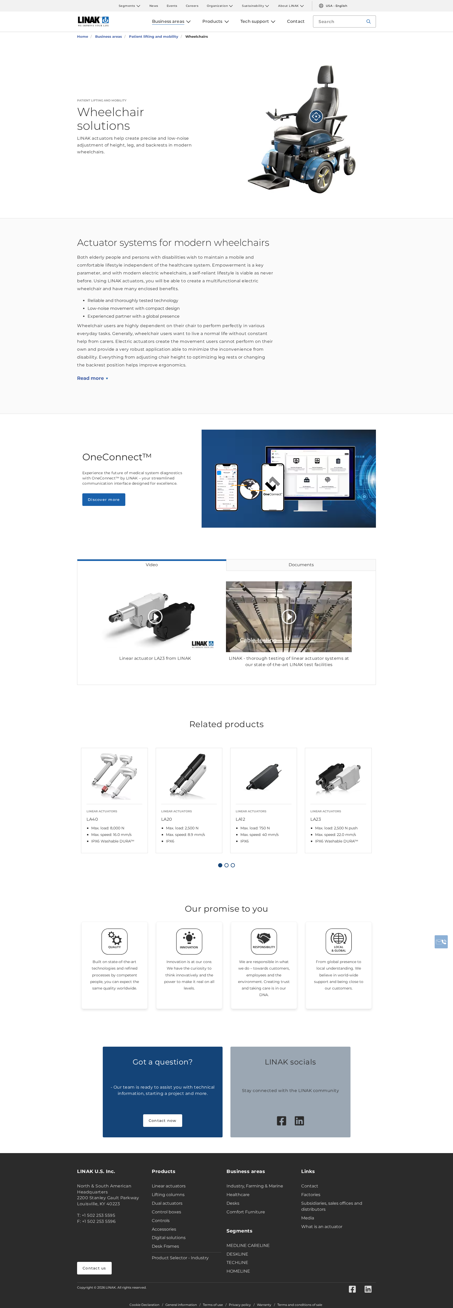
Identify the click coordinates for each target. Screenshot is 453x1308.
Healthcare (238, 1194)
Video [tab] (152, 564)
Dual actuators (167, 1203)
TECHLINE (237, 1262)
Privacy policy (240, 1305)
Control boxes (166, 1211)
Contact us (94, 1268)
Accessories (164, 1229)
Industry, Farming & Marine (254, 1185)
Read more (90, 378)
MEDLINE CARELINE (248, 1245)
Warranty (264, 1305)
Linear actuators (169, 1185)
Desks (232, 1203)
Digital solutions (169, 1237)
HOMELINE (238, 1271)
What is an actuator (321, 1226)
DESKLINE (237, 1254)
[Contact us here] (441, 941)
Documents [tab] (301, 564)
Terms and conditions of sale (299, 1305)
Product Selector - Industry (180, 1257)
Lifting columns (168, 1194)
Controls (161, 1220)
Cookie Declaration (144, 1305)
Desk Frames (165, 1246)
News (153, 6)
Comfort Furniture (245, 1211)
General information (181, 1305)
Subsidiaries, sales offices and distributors (331, 1206)
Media (307, 1217)
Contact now (163, 1120)
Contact (309, 1185)
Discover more (104, 499)
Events (172, 6)
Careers (192, 6)
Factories (310, 1194)
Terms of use (213, 1305)
